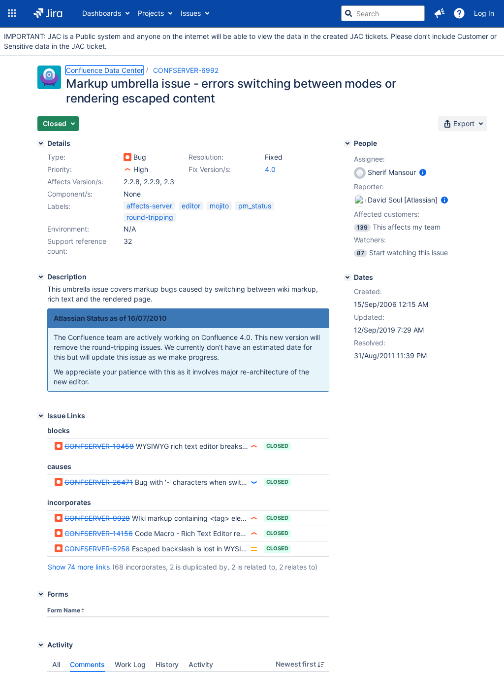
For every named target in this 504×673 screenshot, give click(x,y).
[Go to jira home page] (48, 13)
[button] (12, 13)
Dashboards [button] (101, 13)
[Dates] (347, 277)
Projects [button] (151, 13)
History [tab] (167, 664)
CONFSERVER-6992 (186, 70)
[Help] (459, 13)
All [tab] (56, 664)
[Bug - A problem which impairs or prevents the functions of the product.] (127, 157)
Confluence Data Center (104, 70)
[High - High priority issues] (127, 169)
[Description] (40, 276)
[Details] (40, 143)
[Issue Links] (40, 415)
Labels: (58, 206)
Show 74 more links (79, 567)
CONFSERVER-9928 (97, 518)
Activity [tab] (201, 664)
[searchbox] (383, 13)
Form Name (63, 610)
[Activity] (40, 644)
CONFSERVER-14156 (98, 533)
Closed (277, 445)
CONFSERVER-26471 (98, 482)
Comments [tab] (87, 664)
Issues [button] (191, 13)
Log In (484, 13)
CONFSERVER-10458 (99, 446)
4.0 (270, 169)
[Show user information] (423, 172)
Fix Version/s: (210, 169)
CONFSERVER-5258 (97, 548)
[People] (347, 143)
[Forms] (40, 594)
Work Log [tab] (130, 664)
